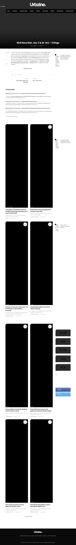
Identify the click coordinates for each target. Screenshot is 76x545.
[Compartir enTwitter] (6, 64)
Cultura (15, 11)
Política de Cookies (38, 535)
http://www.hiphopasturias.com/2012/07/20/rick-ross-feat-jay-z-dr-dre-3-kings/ (27, 96)
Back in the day (69, 11)
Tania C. (53, 542)
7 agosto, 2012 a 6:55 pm (10, 109)
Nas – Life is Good (37, 80)
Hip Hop (38, 11)
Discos (31, 11)
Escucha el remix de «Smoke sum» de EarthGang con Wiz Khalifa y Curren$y (16, 308)
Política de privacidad (24, 535)
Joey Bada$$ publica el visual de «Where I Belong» (40, 308)
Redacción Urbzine (33, 45)
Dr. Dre (12, 74)
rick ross (20, 74)
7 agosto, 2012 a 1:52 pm (42, 101)
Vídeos (32, 304)
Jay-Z (16, 74)
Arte (8, 11)
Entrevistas (60, 11)
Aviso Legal (31, 535)
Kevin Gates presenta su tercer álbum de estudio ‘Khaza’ (14, 505)
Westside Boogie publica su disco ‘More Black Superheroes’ (40, 505)
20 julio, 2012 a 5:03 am (9, 94)
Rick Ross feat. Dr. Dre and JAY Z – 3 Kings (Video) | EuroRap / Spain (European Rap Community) (27, 108)
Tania (8, 218)
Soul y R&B (45, 11)
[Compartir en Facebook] (6, 60)
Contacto (45, 535)
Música (52, 11)
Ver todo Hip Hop (28, 516)
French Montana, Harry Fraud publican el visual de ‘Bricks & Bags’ (41, 410)
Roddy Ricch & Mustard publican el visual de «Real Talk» (40, 210)
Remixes (7, 304)
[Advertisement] (64, 318)
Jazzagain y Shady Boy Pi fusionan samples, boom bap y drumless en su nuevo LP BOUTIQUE (16, 211)
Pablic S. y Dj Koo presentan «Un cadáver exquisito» (65, 226)
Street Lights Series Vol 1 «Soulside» (22, 81)
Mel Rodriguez (9, 416)
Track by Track (23, 11)
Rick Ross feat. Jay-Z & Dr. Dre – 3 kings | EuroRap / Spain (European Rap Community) (25, 93)
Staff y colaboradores (51, 535)
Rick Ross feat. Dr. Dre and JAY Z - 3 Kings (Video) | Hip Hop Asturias (21, 101)
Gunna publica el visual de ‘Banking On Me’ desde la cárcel (16, 410)
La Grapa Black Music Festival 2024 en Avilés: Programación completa (65, 141)
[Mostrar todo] (63, 333)
